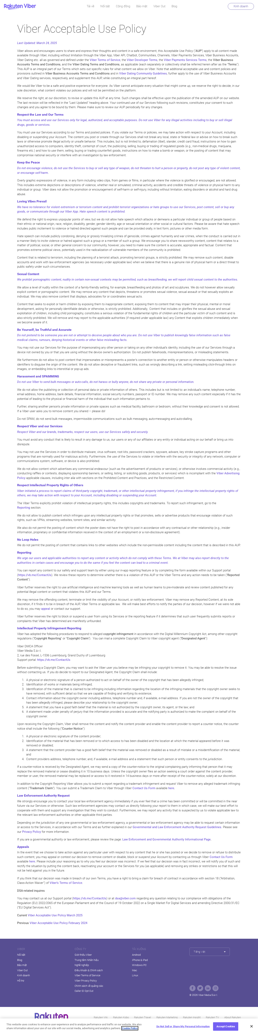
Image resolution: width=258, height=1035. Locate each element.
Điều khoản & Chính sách (89, 970)
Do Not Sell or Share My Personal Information (183, 1026)
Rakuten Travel (142, 1017)
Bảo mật (141, 6)
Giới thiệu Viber (83, 954)
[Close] (251, 1026)
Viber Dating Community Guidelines (143, 73)
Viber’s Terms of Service (66, 883)
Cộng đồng (123, 6)
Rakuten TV (212, 1017)
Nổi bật (105, 6)
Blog (174, 6)
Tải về (90, 6)
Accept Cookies (225, 1026)
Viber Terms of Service (87, 975)
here (171, 788)
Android (136, 954)
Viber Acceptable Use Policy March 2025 (55, 915)
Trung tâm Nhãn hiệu (87, 960)
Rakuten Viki (101, 1017)
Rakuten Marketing (167, 1017)
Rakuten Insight (192, 1017)
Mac (134, 970)
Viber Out (159, 6)
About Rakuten (232, 1017)
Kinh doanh (241, 6)
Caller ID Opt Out (84, 990)
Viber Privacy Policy (86, 980)
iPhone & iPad (140, 960)
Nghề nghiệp (82, 965)
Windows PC (139, 965)
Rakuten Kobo (121, 1017)
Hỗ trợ (20, 980)
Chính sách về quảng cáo (89, 985)
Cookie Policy (130, 1028)
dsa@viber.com (125, 898)
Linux (135, 975)
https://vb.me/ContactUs (53, 660)
